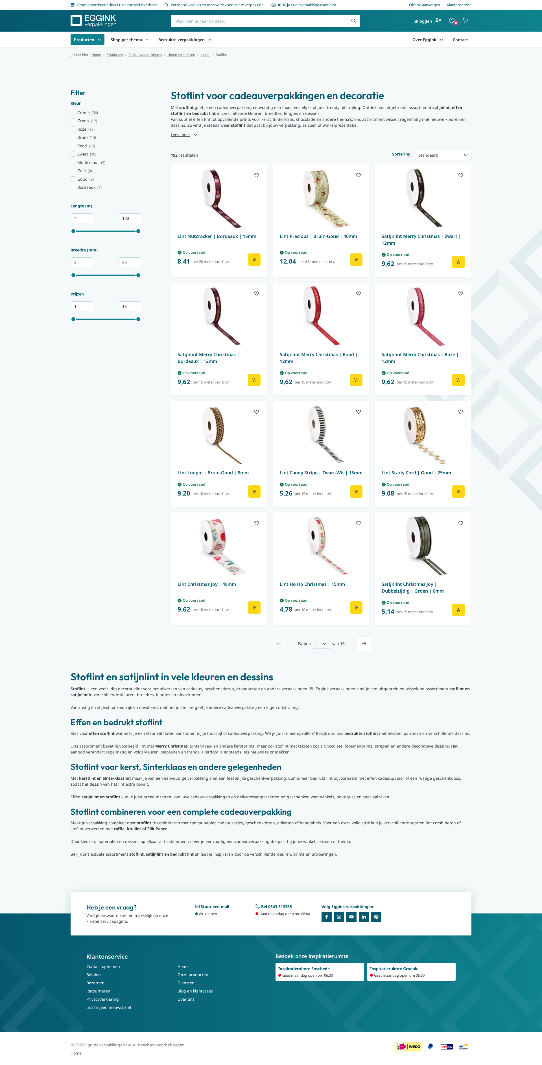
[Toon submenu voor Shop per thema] (147, 39)
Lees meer (180, 134)
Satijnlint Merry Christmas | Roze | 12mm (420, 357)
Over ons (186, 999)
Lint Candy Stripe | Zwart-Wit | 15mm (321, 473)
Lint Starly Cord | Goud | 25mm (416, 473)
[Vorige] (278, 643)
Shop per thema (126, 39)
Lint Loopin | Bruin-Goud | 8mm (213, 473)
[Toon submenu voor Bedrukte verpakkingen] (209, 39)
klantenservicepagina (106, 921)
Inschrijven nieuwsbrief (108, 1007)
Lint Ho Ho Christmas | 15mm (312, 584)
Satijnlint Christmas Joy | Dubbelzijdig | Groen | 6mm (413, 587)
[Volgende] (364, 643)
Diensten (186, 982)
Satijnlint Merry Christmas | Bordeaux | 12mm (208, 357)
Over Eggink (424, 39)
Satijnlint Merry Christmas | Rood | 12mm (319, 357)
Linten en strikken (181, 54)
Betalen (93, 974)
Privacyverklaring (102, 999)
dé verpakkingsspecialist (307, 4)
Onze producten (193, 974)
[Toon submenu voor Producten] (99, 39)
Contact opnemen (103, 966)
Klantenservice (459, 4)
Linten (205, 54)
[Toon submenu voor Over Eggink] (441, 39)
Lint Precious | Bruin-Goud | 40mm (318, 236)
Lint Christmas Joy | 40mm (207, 584)
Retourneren (98, 991)
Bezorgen (95, 982)
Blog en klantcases (195, 991)
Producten (84, 39)
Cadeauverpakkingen (145, 54)
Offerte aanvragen (424, 4)
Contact (460, 39)
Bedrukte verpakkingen (181, 39)
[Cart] (466, 21)
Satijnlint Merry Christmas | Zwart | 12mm (421, 239)
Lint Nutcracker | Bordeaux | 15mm (217, 236)
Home (96, 54)
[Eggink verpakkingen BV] (93, 21)
